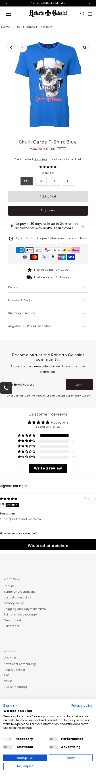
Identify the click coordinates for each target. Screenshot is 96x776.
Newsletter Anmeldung (20, 664)
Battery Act (11, 626)
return (8, 681)
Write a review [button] (48, 468)
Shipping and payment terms (25, 609)
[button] (48, 167)
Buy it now (48, 210)
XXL (26, 181)
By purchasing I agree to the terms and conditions (51, 238)
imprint (9, 586)
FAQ (6, 675)
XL (68, 181)
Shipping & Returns (21, 313)
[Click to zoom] (85, 48)
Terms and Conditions (19, 592)
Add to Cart (48, 196)
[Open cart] (90, 14)
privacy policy (14, 603)
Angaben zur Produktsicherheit (30, 326)
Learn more (64, 228)
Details (13, 287)
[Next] (22, 48)
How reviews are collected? (19, 533)
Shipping (40, 159)
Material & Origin (20, 300)
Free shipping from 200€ (51, 270)
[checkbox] (7, 739)
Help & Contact (14, 670)
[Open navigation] (13, 13)
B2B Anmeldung (15, 687)
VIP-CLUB (10, 658)
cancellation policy (17, 597)
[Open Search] (82, 14)
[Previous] (11, 48)
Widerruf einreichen (48, 545)
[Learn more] (83, 226)
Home (5, 27)
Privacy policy (82, 705)
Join (79, 385)
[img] (8, 499)
